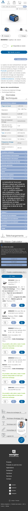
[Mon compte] (9, 3)
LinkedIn (13, 484)
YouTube (13, 490)
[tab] (14, 103)
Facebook (13, 487)
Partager (23, 35)
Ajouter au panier (15, 52)
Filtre (13, 276)
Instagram (13, 493)
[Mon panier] (20, 3)
